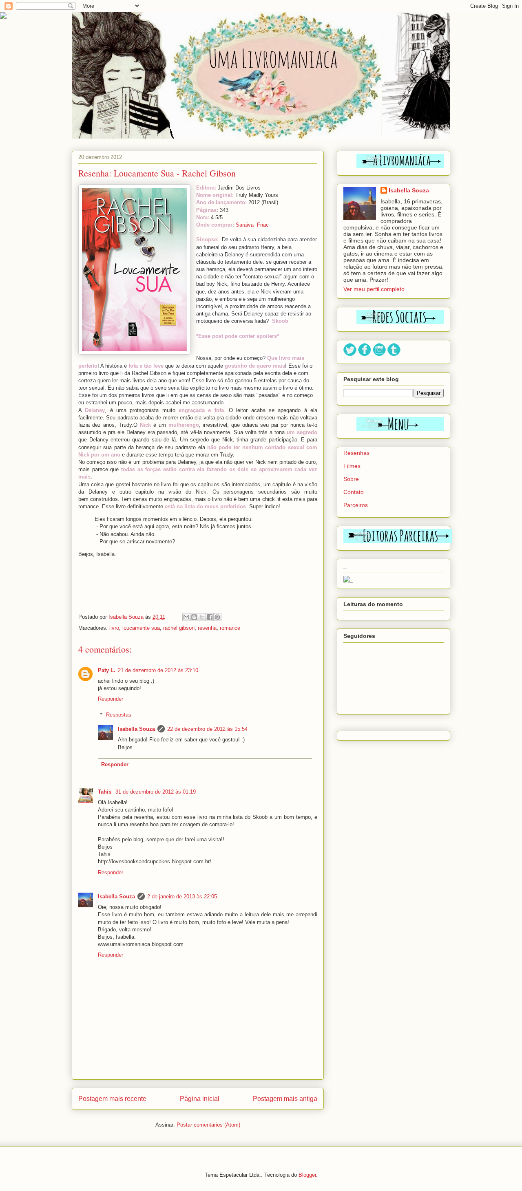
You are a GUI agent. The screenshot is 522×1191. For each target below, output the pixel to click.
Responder (110, 699)
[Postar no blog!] (194, 617)
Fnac (263, 225)
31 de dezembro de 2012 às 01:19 (155, 792)
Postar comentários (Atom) (208, 1125)
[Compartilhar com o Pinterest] (217, 617)
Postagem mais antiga (285, 1098)
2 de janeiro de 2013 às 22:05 (182, 896)
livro (114, 628)
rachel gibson (179, 628)
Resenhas (356, 453)
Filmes (352, 466)
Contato (353, 492)
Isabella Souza (136, 729)
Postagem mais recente (112, 1098)
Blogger (307, 1175)
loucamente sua (141, 628)
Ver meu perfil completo (374, 289)
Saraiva (245, 225)
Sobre (351, 479)
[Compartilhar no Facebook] (210, 617)
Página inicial (199, 1098)
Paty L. (106, 670)
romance (230, 628)
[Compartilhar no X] (202, 617)
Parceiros (355, 505)
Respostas (118, 715)
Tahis (105, 792)
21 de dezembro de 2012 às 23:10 (158, 670)
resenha (207, 628)
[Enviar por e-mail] (186, 617)
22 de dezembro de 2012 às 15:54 (207, 729)
